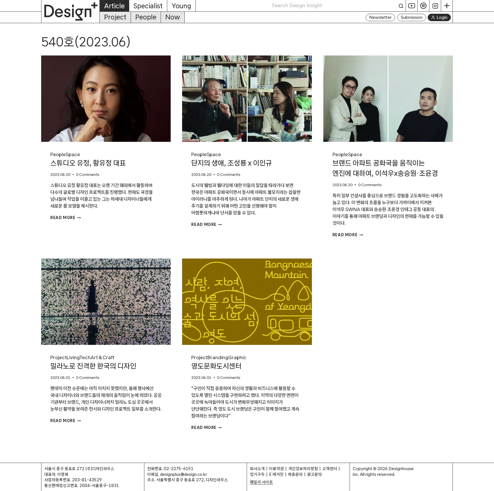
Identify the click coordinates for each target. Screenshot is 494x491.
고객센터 (329, 468)
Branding (218, 357)
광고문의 (314, 474)
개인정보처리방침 (303, 468)
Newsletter (380, 17)
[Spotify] (423, 5)
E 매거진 (276, 474)
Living (73, 357)
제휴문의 (295, 474)
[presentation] (106, 98)
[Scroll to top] (488, 483)
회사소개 (257, 468)
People (145, 17)
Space (73, 154)
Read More (65, 218)
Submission (412, 17)
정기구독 (257, 474)
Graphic (237, 357)
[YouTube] (412, 5)
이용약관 (276, 468)
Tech (85, 357)
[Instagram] (435, 5)
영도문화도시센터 (216, 366)
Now (172, 17)
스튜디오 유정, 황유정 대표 (88, 163)
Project (115, 17)
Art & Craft (102, 357)
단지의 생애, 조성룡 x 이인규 (231, 163)
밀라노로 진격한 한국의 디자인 (93, 366)
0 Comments (87, 174)
